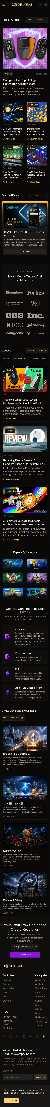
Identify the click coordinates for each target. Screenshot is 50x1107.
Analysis (39, 984)
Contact (7, 996)
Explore (7, 980)
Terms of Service (7, 1022)
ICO (37, 1005)
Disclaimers (9, 1028)
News (38, 1013)
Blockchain (41, 988)
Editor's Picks (20, 359)
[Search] (40, 5)
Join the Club (25, 955)
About (6, 992)
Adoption (40, 980)
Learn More (25, 251)
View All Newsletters (11, 718)
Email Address (9, 1071)
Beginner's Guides (39, 359)
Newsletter (8, 988)
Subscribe (40, 1077)
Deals (6, 984)
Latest (6, 359)
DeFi (37, 992)
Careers (7, 1000)
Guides (39, 1000)
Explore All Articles (35, 20)
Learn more (39, 1093)
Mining (38, 1009)
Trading (39, 1025)
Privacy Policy (10, 1017)
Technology (41, 1021)
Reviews (39, 1017)
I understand (11, 1101)
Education (40, 996)
